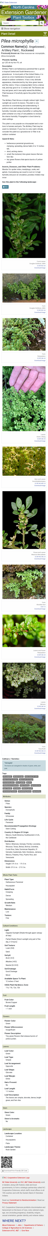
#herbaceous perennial (10, 785)
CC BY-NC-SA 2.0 (40, 557)
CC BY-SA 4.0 (41, 358)
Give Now (25, 1230)
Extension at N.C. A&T (10, 1230)
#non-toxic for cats (31, 776)
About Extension (8, 1225)
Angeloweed (36, 46)
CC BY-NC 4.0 (41, 266)
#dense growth (27, 788)
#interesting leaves (25, 791)
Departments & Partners (33, 1225)
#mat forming (24, 785)
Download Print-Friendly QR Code (15, 1171)
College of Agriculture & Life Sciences (17, 1228)
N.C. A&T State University (31, 1182)
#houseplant (7, 776)
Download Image (39, 268)
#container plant (8, 782)
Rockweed (27, 50)
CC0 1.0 (43, 607)
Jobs (20, 1225)
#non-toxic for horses (10, 779)
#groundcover (35, 785)
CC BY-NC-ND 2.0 (40, 483)
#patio (29, 782)
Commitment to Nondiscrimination (23, 1200)
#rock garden (20, 782)
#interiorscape (18, 776)
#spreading (36, 791)
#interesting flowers (9, 791)
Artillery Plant (10, 50)
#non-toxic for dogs (26, 779)
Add (6, 187)
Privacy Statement (9, 1203)
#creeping (17, 788)
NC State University (9, 1182)
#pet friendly (7, 788)
